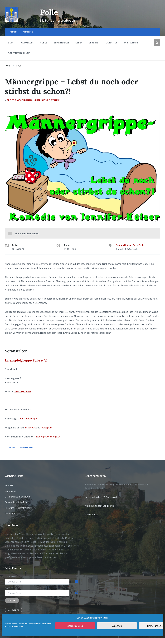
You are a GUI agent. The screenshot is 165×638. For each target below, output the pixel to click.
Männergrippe (26, 447)
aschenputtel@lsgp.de (47, 436)
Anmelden (10, 513)
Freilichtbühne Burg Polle (130, 245)
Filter (11, 600)
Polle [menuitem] (43, 42)
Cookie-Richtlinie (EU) (16, 502)
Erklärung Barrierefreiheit (18, 507)
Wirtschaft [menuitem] (131, 42)
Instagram (46, 427)
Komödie (11, 447)
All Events (13, 610)
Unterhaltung (42, 100)
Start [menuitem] (11, 42)
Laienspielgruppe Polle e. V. (26, 360)
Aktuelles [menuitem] (27, 42)
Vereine (55, 100)
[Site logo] (11, 21)
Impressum (10, 491)
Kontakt (9, 485)
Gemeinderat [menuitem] (61, 42)
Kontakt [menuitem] (13, 31)
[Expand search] (157, 42)
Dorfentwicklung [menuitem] (19, 53)
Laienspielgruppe (27, 418)
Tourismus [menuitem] (111, 42)
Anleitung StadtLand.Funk (99, 505)
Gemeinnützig (25, 100)
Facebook (30, 427)
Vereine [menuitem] (93, 42)
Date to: (9, 587)
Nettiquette (91, 514)
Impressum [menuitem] (28, 31)
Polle (49, 12)
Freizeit (11, 100)
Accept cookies (75, 625)
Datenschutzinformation (17, 496)
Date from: (11, 576)
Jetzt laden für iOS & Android (101, 497)
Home (7, 65)
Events (20, 65)
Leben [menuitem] (79, 42)
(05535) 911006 (23, 391)
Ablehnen (117, 625)
